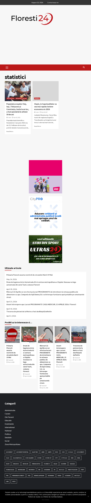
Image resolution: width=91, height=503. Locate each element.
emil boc (16, 463)
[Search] (83, 67)
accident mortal (22, 452)
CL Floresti (80, 452)
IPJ (54, 469)
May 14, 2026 (11, 362)
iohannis (47, 469)
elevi (7, 463)
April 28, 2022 (17, 117)
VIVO (14, 481)
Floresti (47, 463)
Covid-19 (48, 458)
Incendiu (32, 469)
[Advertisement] (45, 47)
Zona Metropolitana (28, 339)
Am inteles (45, 500)
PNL (7, 475)
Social (24, 98)
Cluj (7, 458)
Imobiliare (21, 469)
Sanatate (8, 437)
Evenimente (9, 424)
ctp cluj (64, 458)
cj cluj (70, 452)
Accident (9, 452)
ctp (56, 458)
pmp (82, 469)
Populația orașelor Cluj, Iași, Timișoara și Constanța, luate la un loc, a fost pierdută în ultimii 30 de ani (17, 109)
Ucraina (68, 475)
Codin (9, 117)
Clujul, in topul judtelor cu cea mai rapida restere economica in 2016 (45, 107)
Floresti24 (10, 360)
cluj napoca (17, 458)
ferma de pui (36, 463)
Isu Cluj (61, 469)
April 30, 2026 (28, 376)
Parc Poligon (72, 469)
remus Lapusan (39, 475)
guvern (63, 463)
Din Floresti (10, 98)
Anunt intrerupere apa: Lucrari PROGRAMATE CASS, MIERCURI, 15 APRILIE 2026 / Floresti (41, 304)
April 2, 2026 (78, 360)
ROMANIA (51, 475)
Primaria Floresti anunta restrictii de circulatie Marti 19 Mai (29, 275)
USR (7, 481)
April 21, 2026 (44, 388)
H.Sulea (72, 463)
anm (43, 452)
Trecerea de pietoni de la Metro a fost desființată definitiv (29, 311)
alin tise (35, 452)
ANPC (50, 452)
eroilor (25, 463)
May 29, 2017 (44, 112)
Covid (39, 458)
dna (78, 458)
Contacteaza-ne (52, 2)
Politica (37, 98)
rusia (59, 475)
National (18, 98)
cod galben (29, 458)
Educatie (8, 420)
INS (39, 469)
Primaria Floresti (18, 475)
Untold (77, 475)
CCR (63, 452)
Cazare (7, 414)
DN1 (72, 458)
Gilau (55, 463)
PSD (29, 475)
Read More (9, 131)
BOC (56, 452)
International (10, 427)
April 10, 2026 (61, 367)
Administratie (11, 338)
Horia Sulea (10, 469)
